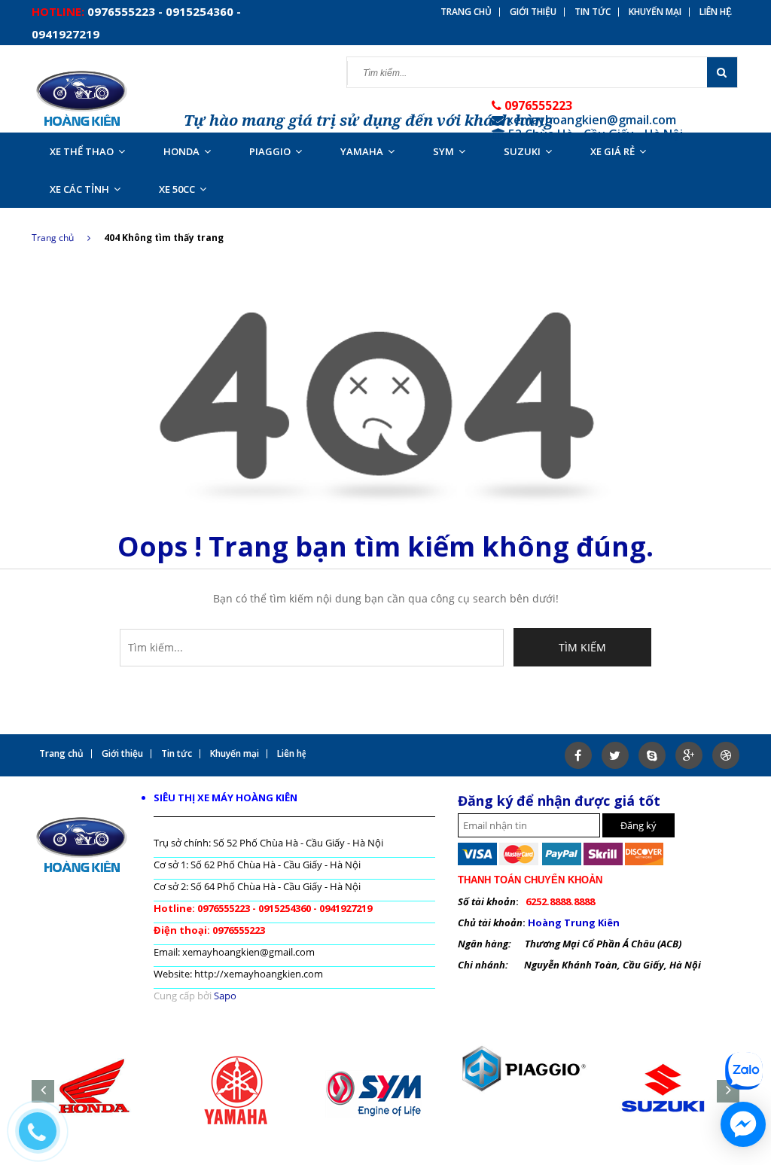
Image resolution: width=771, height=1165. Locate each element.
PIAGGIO (270, 151)
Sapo (225, 995)
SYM (443, 151)
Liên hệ (715, 12)
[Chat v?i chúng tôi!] (743, 1124)
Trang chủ (466, 12)
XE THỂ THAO (82, 151)
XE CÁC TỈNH (79, 189)
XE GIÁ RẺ (612, 151)
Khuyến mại (655, 12)
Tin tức (592, 12)
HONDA (181, 151)
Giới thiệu (533, 12)
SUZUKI (522, 151)
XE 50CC (177, 189)
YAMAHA (361, 151)
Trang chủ (53, 237)
